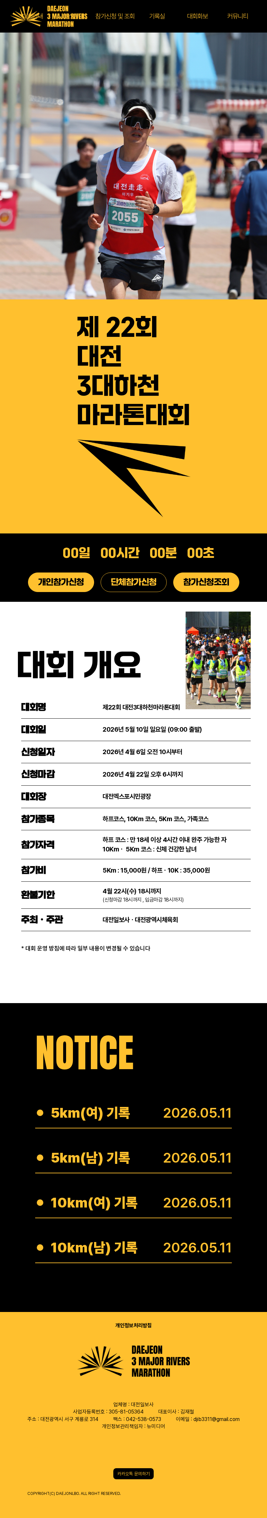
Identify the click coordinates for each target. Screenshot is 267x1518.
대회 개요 (79, 665)
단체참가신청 (134, 582)
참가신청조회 (206, 582)
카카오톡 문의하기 (133, 1473)
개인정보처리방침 (133, 1325)
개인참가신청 (61, 582)
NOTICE (84, 1052)
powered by (43, 1499)
